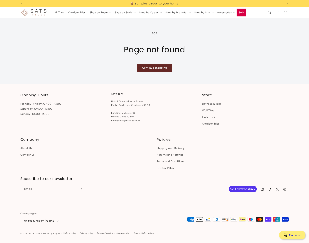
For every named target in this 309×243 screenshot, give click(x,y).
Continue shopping (154, 67)
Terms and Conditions (170, 161)
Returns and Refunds (170, 154)
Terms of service (105, 233)
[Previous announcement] (22, 3)
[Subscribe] (81, 189)
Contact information (144, 233)
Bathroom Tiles (211, 103)
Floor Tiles (208, 116)
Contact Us (27, 154)
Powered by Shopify (50, 233)
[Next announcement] (287, 3)
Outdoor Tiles (210, 123)
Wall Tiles (208, 110)
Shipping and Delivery (171, 148)
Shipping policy (123, 233)
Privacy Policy (165, 168)
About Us (26, 148)
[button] (100, 12)
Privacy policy (86, 233)
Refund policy (70, 233)
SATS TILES (34, 233)
